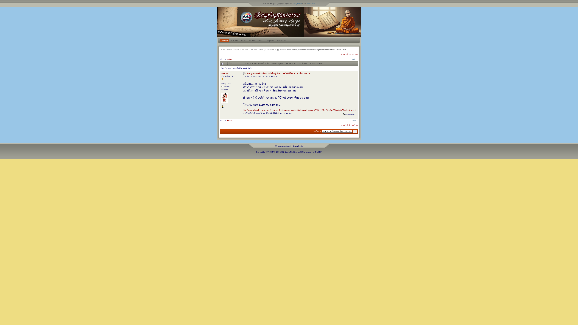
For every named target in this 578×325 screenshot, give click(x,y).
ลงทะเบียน (310, 4)
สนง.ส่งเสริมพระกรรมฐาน (230, 50)
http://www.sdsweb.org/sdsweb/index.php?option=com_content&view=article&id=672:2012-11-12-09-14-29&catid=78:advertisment (299, 110)
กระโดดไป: (317, 131)
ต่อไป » (355, 55)
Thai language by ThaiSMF (312, 152)
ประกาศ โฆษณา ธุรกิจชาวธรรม (262, 50)
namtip (224, 73)
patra (284, 50)
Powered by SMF (262, 152)
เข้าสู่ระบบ (297, 4)
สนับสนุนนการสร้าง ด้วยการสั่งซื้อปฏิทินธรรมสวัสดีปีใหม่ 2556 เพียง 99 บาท (277, 73)
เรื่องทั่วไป (245, 50)
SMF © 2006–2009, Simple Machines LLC (285, 152)
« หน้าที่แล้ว (346, 55)
